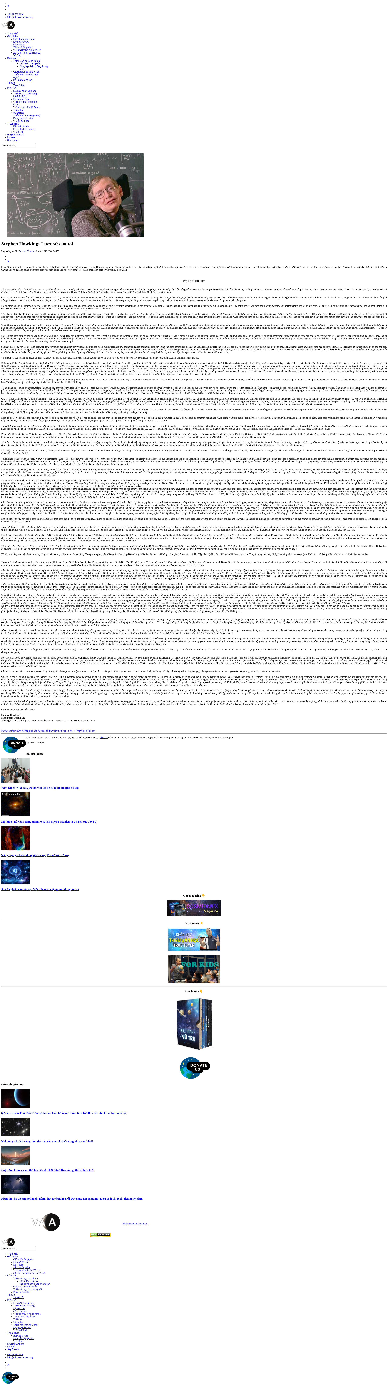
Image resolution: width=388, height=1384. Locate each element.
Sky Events (13, 140)
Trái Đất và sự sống (26, 93)
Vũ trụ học (18, 112)
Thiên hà (18, 110)
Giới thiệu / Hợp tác (29, 63)
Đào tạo (11, 58)
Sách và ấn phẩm (22, 47)
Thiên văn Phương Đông (26, 115)
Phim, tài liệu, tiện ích (24, 129)
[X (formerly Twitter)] (8, 262)
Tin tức (11, 82)
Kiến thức (12, 88)
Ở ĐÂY (104, 737)
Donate (11, 137)
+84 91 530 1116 (15, 14)
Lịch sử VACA (21, 41)
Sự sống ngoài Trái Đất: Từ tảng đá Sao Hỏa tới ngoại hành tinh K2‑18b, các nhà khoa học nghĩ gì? (64, 1112)
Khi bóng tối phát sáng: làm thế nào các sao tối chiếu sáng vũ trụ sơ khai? (47, 1141)
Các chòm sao (21, 99)
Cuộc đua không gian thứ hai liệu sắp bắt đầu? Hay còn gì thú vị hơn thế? (47, 1170)
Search (4, 145)
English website (15, 134)
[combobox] (22, 145)
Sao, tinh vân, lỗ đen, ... (28, 107)
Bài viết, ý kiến (21, 126)
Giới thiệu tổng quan (24, 39)
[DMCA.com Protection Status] (100, 1236)
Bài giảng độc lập (22, 80)
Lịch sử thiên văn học (24, 91)
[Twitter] (8, 6)
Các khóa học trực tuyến (26, 72)
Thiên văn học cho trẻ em (26, 61)
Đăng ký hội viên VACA (28, 50)
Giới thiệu (12, 36)
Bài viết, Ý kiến (26, 251)
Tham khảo (13, 123)
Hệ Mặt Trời (19, 96)
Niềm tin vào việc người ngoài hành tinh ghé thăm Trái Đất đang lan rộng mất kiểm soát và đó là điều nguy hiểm (72, 1198)
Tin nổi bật (19, 85)
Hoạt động (19, 44)
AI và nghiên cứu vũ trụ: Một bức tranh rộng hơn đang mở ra (40, 889)
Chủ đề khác (22, 121)
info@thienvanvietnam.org (20, 17)
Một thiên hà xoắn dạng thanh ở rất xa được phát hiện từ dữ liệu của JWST (48, 821)
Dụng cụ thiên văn (23, 118)
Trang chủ (12, 33)
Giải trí (19, 132)
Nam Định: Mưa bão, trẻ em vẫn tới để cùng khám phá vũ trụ (40, 787)
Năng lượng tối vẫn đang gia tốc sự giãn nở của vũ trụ (35, 855)
